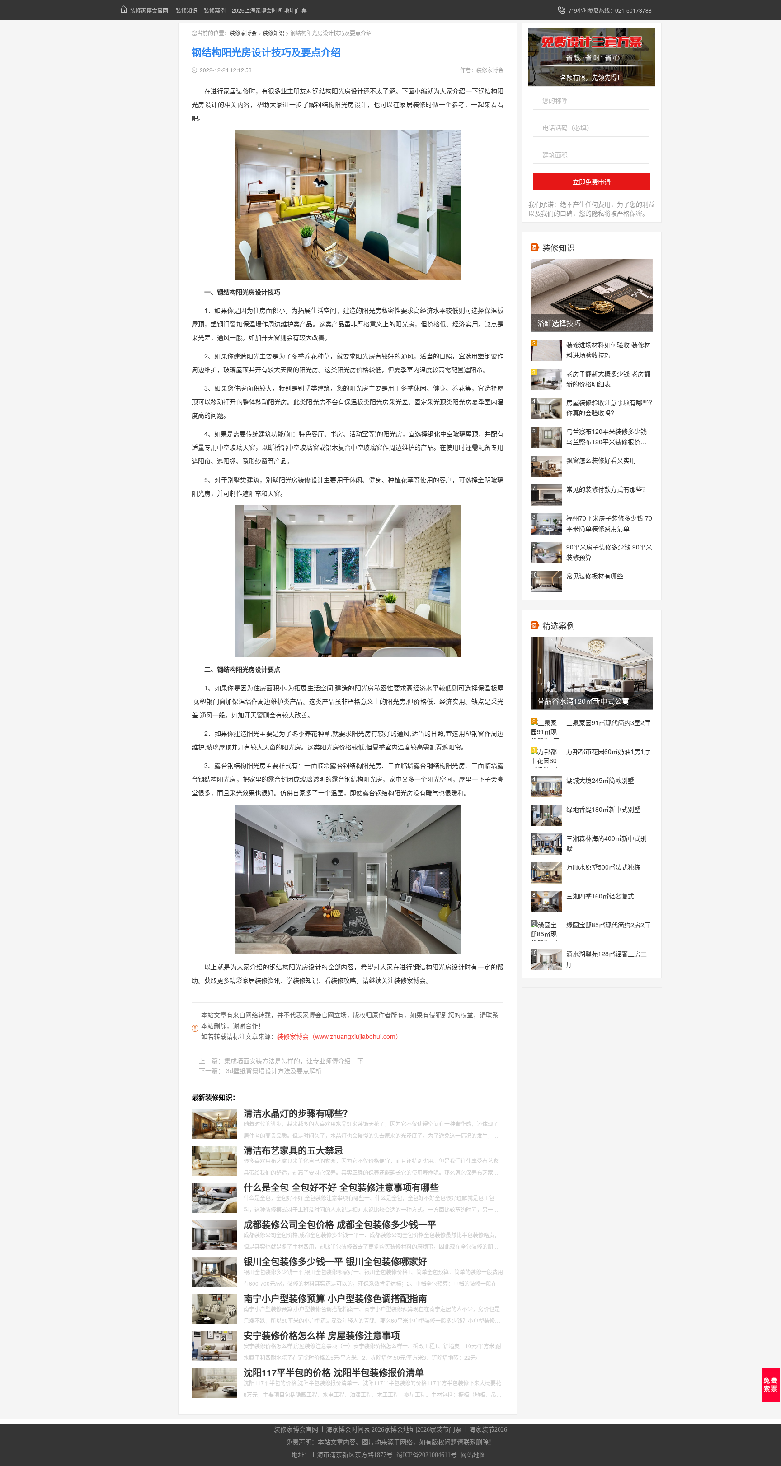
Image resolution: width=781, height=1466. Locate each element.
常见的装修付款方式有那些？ (607, 488)
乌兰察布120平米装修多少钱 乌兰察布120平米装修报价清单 (606, 437)
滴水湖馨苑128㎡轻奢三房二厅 (606, 958)
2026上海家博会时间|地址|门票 (269, 10)
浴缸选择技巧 (559, 323)
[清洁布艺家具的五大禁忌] (214, 1159)
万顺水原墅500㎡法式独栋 (603, 866)
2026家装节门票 (439, 1429)
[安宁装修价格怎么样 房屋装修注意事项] (214, 1345)
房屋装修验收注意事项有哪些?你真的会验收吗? (609, 407)
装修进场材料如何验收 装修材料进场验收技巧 (608, 349)
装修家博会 (243, 33)
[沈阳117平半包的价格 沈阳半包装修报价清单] (214, 1382)
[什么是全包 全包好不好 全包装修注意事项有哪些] (214, 1196)
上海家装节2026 (485, 1429)
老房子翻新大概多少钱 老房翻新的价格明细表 (608, 378)
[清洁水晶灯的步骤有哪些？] (214, 1122)
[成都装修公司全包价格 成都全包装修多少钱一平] (214, 1233)
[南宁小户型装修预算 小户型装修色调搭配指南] (214, 1307)
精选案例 (558, 625)
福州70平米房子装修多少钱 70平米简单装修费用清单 (609, 523)
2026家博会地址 (394, 1429)
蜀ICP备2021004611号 (426, 1455)
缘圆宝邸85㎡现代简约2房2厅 (608, 924)
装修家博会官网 (149, 10)
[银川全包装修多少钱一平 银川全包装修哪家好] (214, 1270)
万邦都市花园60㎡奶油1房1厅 (608, 751)
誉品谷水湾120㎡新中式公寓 (583, 701)
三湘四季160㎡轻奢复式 (600, 895)
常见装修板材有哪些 (594, 575)
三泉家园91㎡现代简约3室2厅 (608, 722)
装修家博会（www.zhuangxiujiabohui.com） (339, 1036)
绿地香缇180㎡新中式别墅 (603, 809)
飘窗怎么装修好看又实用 (601, 460)
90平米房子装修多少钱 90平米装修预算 (609, 552)
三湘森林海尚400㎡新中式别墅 (606, 843)
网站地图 (473, 1455)
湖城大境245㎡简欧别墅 (600, 780)
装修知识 (187, 10)
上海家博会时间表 (345, 1429)
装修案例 (215, 10)
